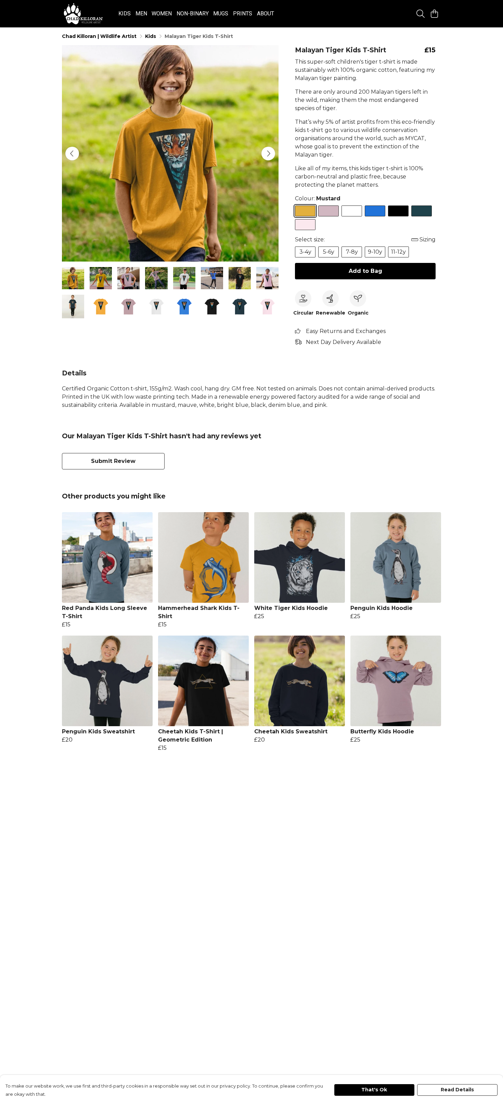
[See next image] (268, 153)
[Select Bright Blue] (375, 210)
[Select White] (351, 210)
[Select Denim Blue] (421, 210)
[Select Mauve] (328, 210)
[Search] (420, 14)
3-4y (305, 252)
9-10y (375, 252)
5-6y (328, 252)
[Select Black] (398, 210)
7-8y (352, 252)
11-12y (398, 252)
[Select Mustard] (305, 210)
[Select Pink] (305, 224)
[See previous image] (72, 153)
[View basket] (434, 14)
